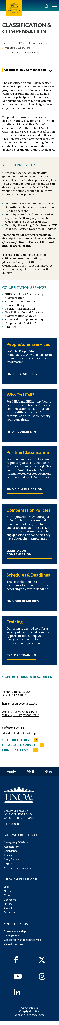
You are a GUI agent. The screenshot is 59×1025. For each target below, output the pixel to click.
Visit (30, 771)
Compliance (11, 850)
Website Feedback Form (29, 1014)
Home (5, 43)
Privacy (8, 855)
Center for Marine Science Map (22, 939)
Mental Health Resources (19, 868)
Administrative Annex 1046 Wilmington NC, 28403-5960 (20, 713)
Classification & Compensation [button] (25, 69)
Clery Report (11, 859)
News (7, 891)
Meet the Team (15, 749)
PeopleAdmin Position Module (25, 323)
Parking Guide (12, 935)
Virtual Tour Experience (18, 944)
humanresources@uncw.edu (20, 703)
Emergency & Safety (16, 842)
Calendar (9, 895)
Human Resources (37, 43)
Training (11, 326)
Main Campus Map (15, 931)
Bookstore (10, 899)
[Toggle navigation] (54, 6)
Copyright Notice (29, 1011)
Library (8, 903)
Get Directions (15, 740)
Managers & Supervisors (17, 47)
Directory (9, 912)
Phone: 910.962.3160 (16, 691)
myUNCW (18, 43)
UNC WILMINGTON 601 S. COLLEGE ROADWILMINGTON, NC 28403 (19, 814)
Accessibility (11, 846)
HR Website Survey (19, 744)
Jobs (6, 886)
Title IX (8, 863)
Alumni (8, 908)
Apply (11, 771)
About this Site (29, 1007)
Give (48, 771)
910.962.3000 (12, 824)
